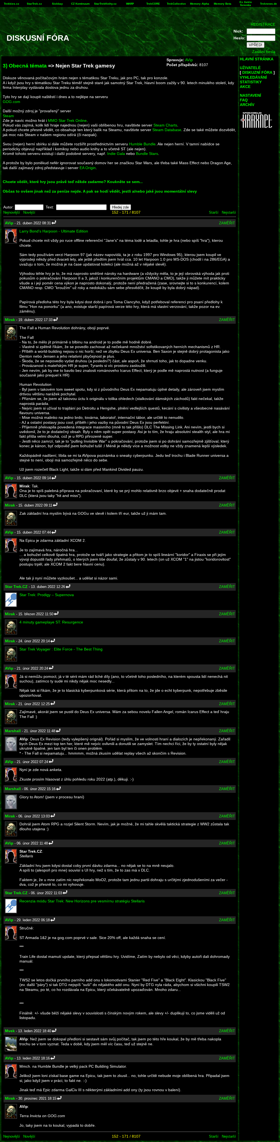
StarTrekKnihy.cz (105, 3)
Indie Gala (116, 153)
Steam (8, 116)
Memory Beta (222, 3)
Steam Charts (165, 125)
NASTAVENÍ (250, 95)
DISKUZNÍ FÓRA (257, 72)
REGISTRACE (263, 24)
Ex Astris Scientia (246, 4)
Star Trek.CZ (16, 586)
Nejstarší (229, 212)
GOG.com (11, 101)
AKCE (245, 86)
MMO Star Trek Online (67, 120)
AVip (189, 60)
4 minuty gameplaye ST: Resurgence (51, 622)
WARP (130, 3)
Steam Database (166, 130)
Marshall (13, 731)
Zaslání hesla (263, 51)
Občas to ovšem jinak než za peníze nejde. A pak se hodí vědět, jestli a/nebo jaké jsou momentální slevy (100, 191)
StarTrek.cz (34, 3)
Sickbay (57, 3)
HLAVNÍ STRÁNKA (256, 59)
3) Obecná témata (25, 66)
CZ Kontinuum (80, 3)
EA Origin (88, 168)
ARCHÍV (247, 104)
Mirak (10, 319)
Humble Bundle (142, 144)
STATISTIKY (251, 82)
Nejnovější (11, 212)
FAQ (244, 100)
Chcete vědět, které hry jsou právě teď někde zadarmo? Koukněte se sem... (73, 181)
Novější (29, 212)
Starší (213, 212)
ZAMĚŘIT (227, 223)
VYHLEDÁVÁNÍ (253, 77)
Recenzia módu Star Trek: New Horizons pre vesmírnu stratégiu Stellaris (82, 901)
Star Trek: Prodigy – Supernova (46, 595)
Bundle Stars (147, 153)
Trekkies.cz (11, 3)
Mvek (10, 1031)
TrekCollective (176, 3)
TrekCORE (153, 3)
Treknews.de (268, 3)
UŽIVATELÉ (250, 68)
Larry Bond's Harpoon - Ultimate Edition (53, 231)
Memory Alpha (199, 3)
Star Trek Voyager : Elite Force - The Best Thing (61, 649)
